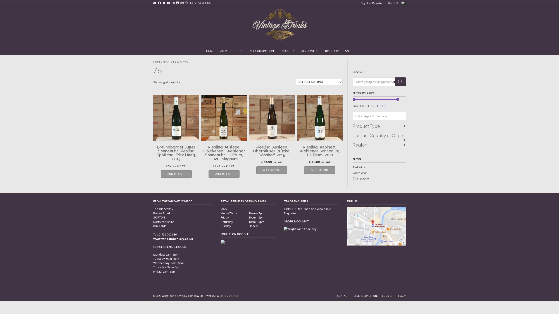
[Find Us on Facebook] (159, 3)
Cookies (387, 295)
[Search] (400, 81)
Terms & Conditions (365, 295)
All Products (229, 51)
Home (210, 51)
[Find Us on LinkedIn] (177, 3)
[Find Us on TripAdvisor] (182, 3)
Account (307, 51)
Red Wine (359, 167)
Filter (381, 106)
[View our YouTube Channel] (169, 3)
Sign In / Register (372, 3)
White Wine (360, 173)
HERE (293, 209)
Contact (343, 295)
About (286, 51)
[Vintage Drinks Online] (279, 25)
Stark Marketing (229, 295)
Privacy (401, 295)
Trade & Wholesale (338, 51)
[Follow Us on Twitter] (164, 3)
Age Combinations (262, 51)
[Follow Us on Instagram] (173, 3)
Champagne (361, 178)
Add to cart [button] (176, 174)
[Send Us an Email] (154, 3)
